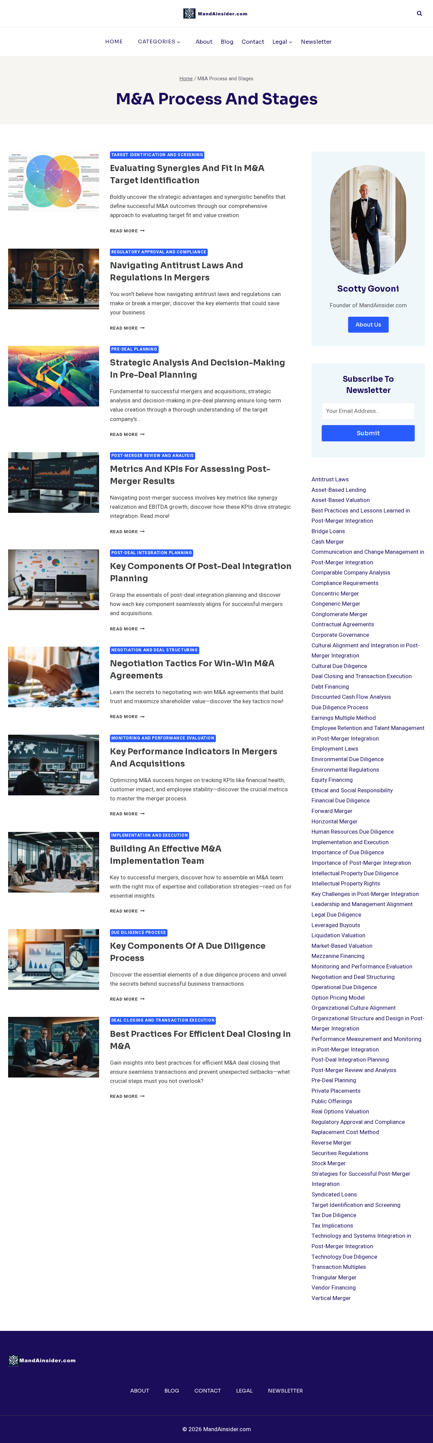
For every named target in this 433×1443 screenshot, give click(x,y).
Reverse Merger (331, 1142)
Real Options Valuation (340, 1111)
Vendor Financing (334, 1287)
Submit (368, 433)
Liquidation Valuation (338, 935)
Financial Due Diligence (341, 800)
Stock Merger (329, 1163)
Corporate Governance (340, 635)
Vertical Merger (331, 1298)
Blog (227, 41)
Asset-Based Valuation (341, 500)
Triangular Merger (334, 1277)
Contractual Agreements (343, 624)
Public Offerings (332, 1101)
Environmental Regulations (345, 770)
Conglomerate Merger (340, 614)
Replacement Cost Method (345, 1132)
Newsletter (316, 41)
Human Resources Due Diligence (353, 832)
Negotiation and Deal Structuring (154, 650)
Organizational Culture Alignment (354, 1008)
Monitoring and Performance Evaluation (162, 738)
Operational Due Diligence (344, 987)
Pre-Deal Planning (134, 349)
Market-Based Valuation (342, 946)
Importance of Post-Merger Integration (361, 863)
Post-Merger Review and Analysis (152, 456)
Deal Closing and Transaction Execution (163, 1020)
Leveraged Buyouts (336, 925)
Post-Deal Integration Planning (151, 553)
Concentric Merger (335, 593)
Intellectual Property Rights (346, 883)
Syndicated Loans (334, 1194)
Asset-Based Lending (339, 490)
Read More (127, 231)
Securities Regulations (340, 1153)
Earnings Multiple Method (344, 718)
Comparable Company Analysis (351, 572)
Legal (244, 1390)
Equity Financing (332, 780)
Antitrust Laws (330, 479)
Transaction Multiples (339, 1267)
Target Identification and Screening (157, 155)
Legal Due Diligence (336, 915)
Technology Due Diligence (344, 1257)
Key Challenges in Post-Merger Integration (365, 894)
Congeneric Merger (336, 604)
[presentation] (53, 181)
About (204, 41)
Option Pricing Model (338, 998)
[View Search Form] (419, 13)
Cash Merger (328, 542)
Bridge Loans (328, 531)
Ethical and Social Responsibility (352, 790)
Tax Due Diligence (334, 1215)
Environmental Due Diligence (348, 759)
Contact (253, 41)
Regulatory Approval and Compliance (158, 252)
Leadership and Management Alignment (362, 904)
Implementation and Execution (149, 835)
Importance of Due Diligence (348, 852)
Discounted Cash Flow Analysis (351, 697)
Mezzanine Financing (338, 956)
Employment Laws (335, 749)
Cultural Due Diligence (339, 666)
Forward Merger (332, 811)
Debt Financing (330, 687)
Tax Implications (332, 1225)
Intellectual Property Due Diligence (355, 873)
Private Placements (336, 1091)
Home (114, 41)
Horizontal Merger (335, 821)
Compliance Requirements (345, 583)
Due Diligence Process (138, 933)
